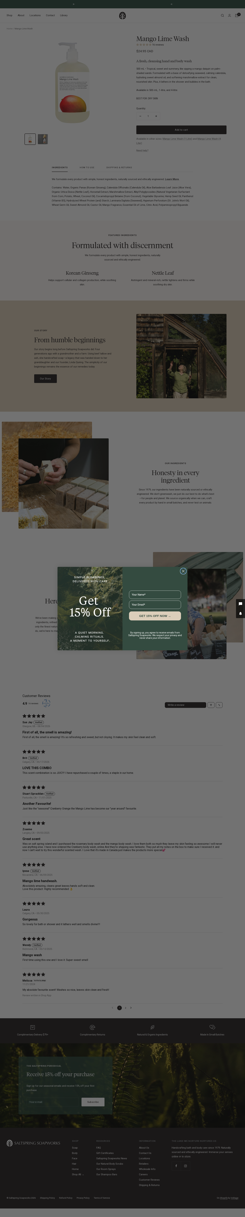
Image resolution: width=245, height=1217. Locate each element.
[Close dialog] (183, 571)
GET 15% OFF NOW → (155, 616)
